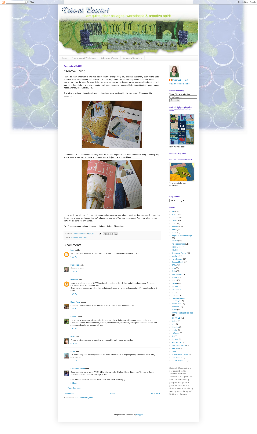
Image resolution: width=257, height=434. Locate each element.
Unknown (74, 280)
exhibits (175, 241)
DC (173, 292)
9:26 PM (73, 257)
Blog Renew (177, 274)
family (174, 214)
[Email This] (104, 233)
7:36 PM (73, 329)
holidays (175, 256)
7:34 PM (73, 309)
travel (174, 221)
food (173, 224)
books (75, 237)
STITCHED (176, 318)
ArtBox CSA (176, 342)
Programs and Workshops (84, 58)
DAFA (174, 351)
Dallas (174, 283)
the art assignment (179, 361)
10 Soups (175, 333)
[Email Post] (100, 233)
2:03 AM (73, 272)
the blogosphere (178, 244)
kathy (72, 351)
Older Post (155, 393)
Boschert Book (177, 262)
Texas (174, 233)
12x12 (174, 217)
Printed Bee (176, 304)
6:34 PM (73, 294)
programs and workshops (182, 236)
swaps (174, 310)
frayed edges (177, 259)
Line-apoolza (177, 358)
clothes (174, 321)
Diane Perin (75, 302)
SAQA (174, 265)
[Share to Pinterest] (116, 233)
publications (83, 237)
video (174, 280)
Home (64, 58)
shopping (175, 277)
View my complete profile (179, 84)
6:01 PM (73, 343)
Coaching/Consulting (132, 58)
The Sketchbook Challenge (178, 300)
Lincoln (175, 295)
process (175, 226)
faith (173, 324)
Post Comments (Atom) (84, 398)
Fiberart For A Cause (180, 354)
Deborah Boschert (180, 80)
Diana (72, 337)
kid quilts (175, 327)
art (72, 237)
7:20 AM (73, 361)
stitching (175, 286)
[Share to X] (110, 233)
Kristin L (74, 317)
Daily (174, 271)
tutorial (174, 330)
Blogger (139, 415)
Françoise (74, 265)
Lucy (72, 250)
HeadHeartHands (179, 345)
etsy (173, 268)
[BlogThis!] (107, 233)
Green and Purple (179, 253)
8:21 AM (73, 383)
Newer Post (69, 393)
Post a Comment (74, 388)
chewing (175, 339)
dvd (173, 336)
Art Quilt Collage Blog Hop (182, 313)
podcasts (175, 348)
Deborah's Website (109, 58)
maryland (175, 307)
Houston (175, 250)
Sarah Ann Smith (77, 369)
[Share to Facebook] (113, 233)
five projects (176, 289)
